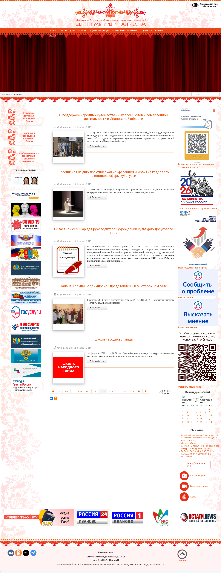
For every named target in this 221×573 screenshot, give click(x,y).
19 (192, 419)
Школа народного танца (113, 339)
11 (188, 415)
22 (206, 419)
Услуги (72, 30)
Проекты (82, 30)
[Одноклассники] (55, 398)
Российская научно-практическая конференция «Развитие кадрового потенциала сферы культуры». (113, 174)
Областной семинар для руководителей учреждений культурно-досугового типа (113, 231)
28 (201, 422)
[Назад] (59, 391)
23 (210, 418)
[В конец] (146, 391)
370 (80, 391)
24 (183, 422)
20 (197, 419)
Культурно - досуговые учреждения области (29, 117)
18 (188, 419)
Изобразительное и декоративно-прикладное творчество (29, 157)
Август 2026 (196, 400)
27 (197, 422)
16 (210, 415)
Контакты (159, 30)
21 (201, 419)
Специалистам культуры (99, 30)
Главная (52, 30)
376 (124, 391)
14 (201, 415)
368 (66, 391)
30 (210, 421)
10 (183, 415)
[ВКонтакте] (51, 398)
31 (183, 425)
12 (192, 415)
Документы (147, 30)
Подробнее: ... (98, 146)
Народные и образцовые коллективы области (29, 137)
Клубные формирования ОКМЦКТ (126, 30)
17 (183, 419)
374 (111, 391)
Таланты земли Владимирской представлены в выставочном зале (113, 286)
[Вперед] (139, 391)
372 (95, 391)
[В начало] (53, 391)
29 (206, 422)
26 (192, 422)
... (73, 391)
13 (197, 415)
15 (206, 415)
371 (88, 391)
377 (132, 391)
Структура (63, 30)
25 (188, 422)
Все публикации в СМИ (196, 464)
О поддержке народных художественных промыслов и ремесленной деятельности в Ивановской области (113, 117)
